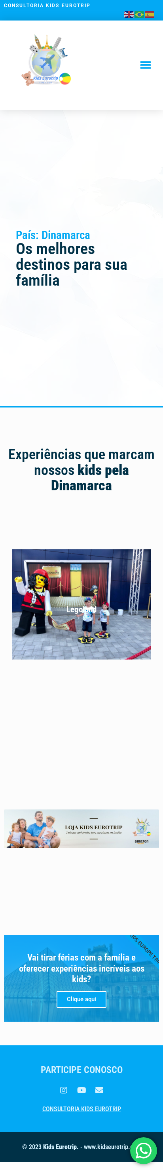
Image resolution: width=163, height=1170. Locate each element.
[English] (129, 14)
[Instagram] (64, 1090)
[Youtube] (81, 1090)
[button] (146, 65)
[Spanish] (150, 14)
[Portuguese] (140, 14)
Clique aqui (81, 999)
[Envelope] (99, 1090)
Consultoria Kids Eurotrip (81, 1109)
